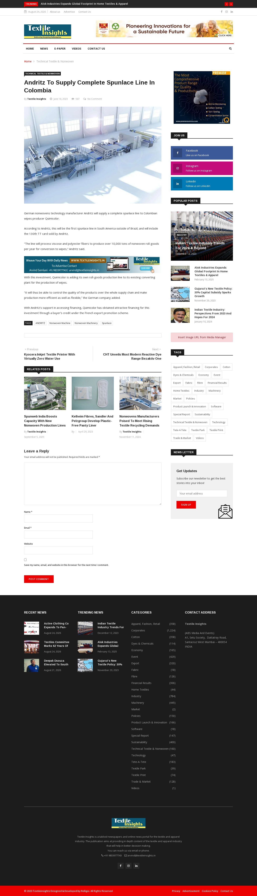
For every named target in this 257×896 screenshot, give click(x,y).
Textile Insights (36, 98)
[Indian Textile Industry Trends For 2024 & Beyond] (86, 629)
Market (177, 398)
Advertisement (191, 891)
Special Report (181, 414)
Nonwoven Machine (59, 323)
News (44, 48)
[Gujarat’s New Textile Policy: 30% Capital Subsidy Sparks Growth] (181, 295)
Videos (76, 48)
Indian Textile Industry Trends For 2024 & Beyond (111, 627)
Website (28, 543)
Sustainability (202, 414)
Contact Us (84, 11)
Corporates (211, 367)
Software (216, 406)
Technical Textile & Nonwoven (55, 61)
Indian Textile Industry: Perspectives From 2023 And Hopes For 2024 (213, 313)
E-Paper (59, 48)
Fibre (200, 382)
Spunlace (107, 323)
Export (177, 382)
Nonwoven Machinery (86, 323)
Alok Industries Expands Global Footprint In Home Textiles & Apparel (84, 3)
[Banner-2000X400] (92, 272)
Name (28, 511)
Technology (218, 422)
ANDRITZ (40, 323)
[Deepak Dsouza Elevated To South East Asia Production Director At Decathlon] (32, 666)
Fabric (189, 382)
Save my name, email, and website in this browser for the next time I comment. (66, 565)
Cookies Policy (210, 891)
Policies (190, 398)
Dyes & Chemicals (183, 375)
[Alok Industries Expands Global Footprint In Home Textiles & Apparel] (181, 274)
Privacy (176, 891)
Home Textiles (181, 390)
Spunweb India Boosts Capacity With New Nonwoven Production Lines (45, 421)
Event (217, 375)
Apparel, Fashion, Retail (186, 367)
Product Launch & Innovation (189, 406)
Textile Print (216, 430)
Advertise (69, 11)
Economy (203, 375)
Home (30, 48)
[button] (226, 4)
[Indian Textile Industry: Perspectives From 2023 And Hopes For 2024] (181, 316)
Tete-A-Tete (179, 430)
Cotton (226, 367)
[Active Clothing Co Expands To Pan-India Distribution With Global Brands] (32, 629)
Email (28, 527)
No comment (94, 98)
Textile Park (198, 430)
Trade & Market (182, 438)
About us (55, 11)
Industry (182, 235)
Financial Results (217, 382)
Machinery (215, 390)
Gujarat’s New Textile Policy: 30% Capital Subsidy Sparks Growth (213, 292)
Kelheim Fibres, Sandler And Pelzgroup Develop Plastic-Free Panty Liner (92, 421)
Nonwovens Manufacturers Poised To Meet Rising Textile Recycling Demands (139, 421)
